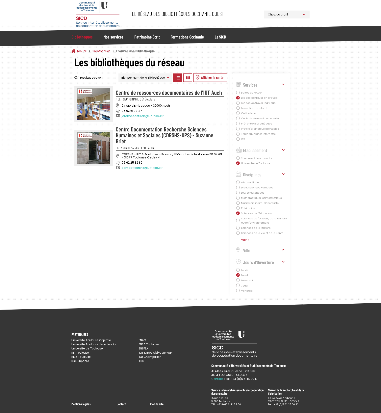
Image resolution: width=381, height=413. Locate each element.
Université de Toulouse (87, 348)
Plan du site (157, 404)
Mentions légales (81, 404)
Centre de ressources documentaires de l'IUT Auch (169, 92)
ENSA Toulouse (149, 344)
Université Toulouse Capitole (91, 340)
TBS (141, 361)
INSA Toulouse (81, 357)
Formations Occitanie (187, 36)
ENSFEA (143, 348)
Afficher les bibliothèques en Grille (187, 77)
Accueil (81, 51)
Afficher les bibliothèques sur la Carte (210, 77)
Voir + (245, 240)
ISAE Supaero (80, 361)
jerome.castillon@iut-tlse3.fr (143, 116)
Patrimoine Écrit (147, 36)
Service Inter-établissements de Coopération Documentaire (97, 14)
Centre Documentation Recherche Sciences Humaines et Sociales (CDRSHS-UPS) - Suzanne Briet (164, 135)
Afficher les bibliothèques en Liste (177, 77)
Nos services (113, 36)
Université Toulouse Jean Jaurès (93, 344)
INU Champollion (150, 357)
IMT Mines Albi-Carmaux (155, 353)
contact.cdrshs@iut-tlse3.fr (142, 168)
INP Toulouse (80, 353)
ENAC (142, 340)
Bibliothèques (82, 36)
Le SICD (220, 36)
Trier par (126, 78)
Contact (121, 404)
